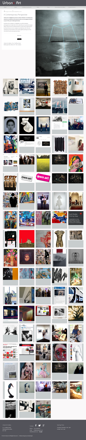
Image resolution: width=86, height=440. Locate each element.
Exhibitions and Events (26, 7)
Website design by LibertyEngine (26, 435)
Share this (19, 35)
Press (48, 7)
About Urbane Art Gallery (60, 7)
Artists (15, 7)
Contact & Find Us (71, 7)
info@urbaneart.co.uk (38, 430)
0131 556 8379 (37, 428)
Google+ (41, 431)
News (38, 7)
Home (5, 7)
